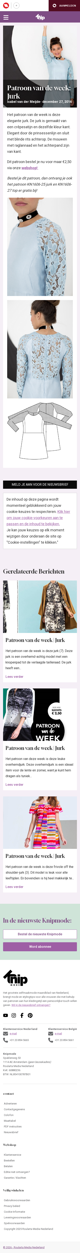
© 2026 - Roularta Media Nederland (24, 1247)
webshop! (30, 168)
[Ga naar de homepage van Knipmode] (40, 17)
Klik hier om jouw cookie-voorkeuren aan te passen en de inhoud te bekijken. (38, 517)
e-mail (13, 1033)
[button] (64, 5)
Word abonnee (40, 947)
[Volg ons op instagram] (13, 1015)
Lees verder (14, 677)
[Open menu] (6, 17)
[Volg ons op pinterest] (30, 1015)
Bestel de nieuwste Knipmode (40, 934)
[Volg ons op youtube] (5, 1015)
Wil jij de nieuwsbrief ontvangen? (30, 1005)
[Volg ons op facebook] (21, 1015)
